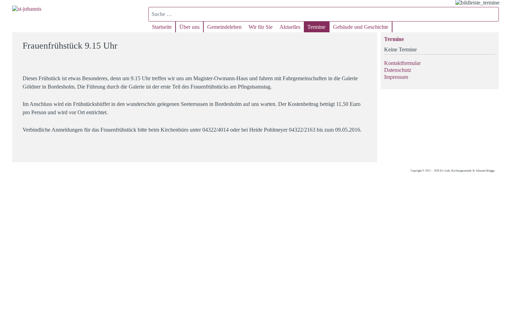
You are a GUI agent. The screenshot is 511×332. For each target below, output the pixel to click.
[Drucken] (367, 42)
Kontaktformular (402, 63)
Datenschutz (397, 70)
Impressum (396, 77)
